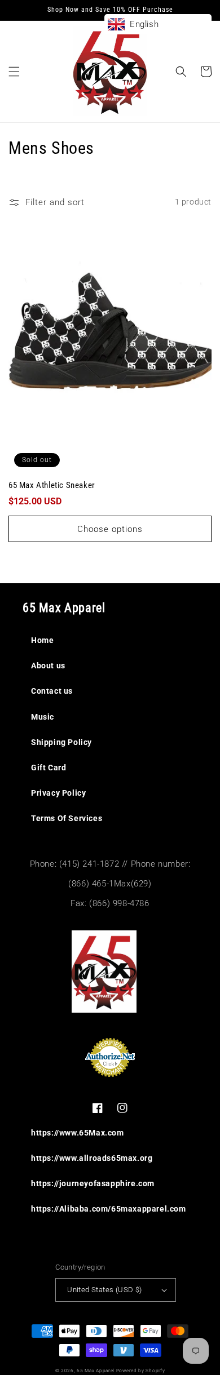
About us (48, 665)
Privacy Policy (58, 792)
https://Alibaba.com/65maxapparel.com (108, 1208)
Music (42, 716)
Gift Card (48, 767)
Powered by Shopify (140, 1370)
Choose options (110, 529)
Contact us (52, 690)
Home (42, 640)
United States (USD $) (104, 1289)
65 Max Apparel (96, 1370)
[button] (14, 71)
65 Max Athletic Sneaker (51, 485)
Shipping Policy (61, 742)
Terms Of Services (66, 818)
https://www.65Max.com (77, 1132)
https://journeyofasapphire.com (93, 1183)
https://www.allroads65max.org (91, 1158)
